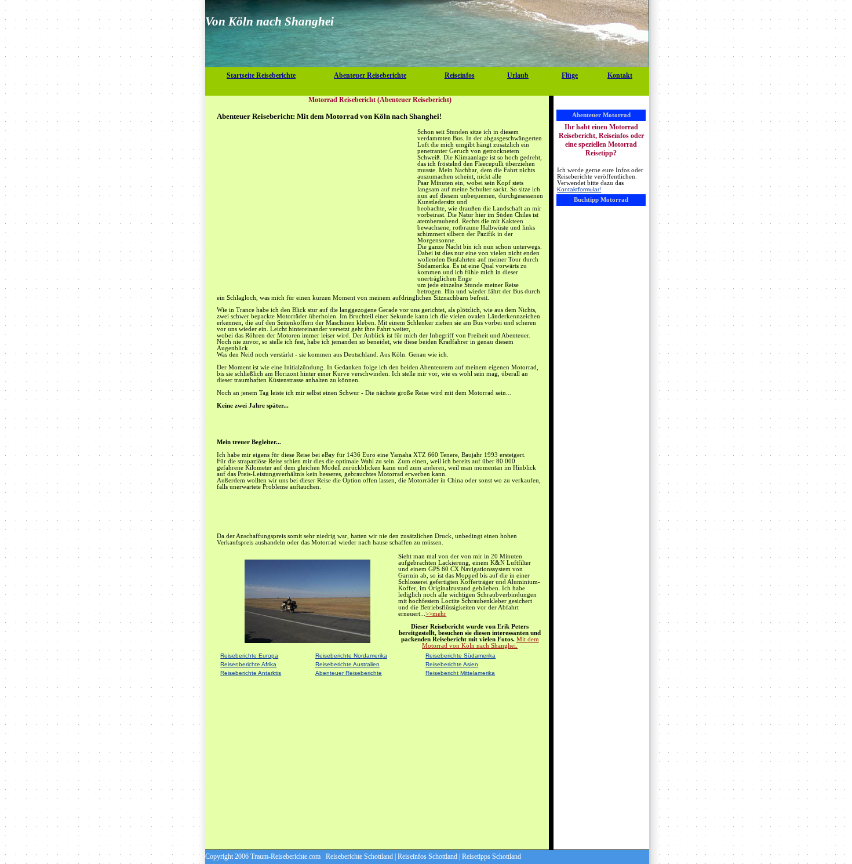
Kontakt (619, 75)
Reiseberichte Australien (347, 664)
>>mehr (435, 614)
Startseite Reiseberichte (261, 75)
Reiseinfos (460, 75)
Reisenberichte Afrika (248, 664)
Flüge (570, 75)
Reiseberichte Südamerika (460, 655)
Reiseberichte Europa (249, 655)
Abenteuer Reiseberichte (370, 75)
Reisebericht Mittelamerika (460, 673)
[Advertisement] (427, 89)
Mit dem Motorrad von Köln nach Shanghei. (480, 642)
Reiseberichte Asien (451, 664)
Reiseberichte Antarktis (250, 673)
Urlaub (518, 75)
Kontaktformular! (579, 189)
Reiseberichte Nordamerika (351, 655)
